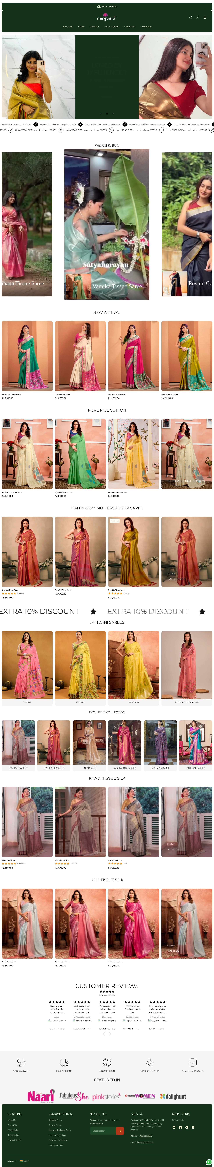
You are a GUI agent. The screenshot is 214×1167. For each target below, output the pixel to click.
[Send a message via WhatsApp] (209, 1162)
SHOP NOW (34, 95)
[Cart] (204, 17)
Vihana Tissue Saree (115, 962)
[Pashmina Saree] (160, 745)
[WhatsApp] (193, 1127)
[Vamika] (186, 924)
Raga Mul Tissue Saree (10, 590)
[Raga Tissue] (186, 552)
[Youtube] (187, 1127)
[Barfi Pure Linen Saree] (83, 1023)
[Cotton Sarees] (18, 745)
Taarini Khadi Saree (115, 860)
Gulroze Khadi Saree (9, 860)
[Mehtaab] (133, 668)
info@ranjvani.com (145, 1142)
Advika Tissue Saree (62, 962)
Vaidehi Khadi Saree (62, 860)
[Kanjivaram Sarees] (124, 745)
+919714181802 (145, 1136)
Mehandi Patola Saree (169, 394)
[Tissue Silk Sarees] (53, 745)
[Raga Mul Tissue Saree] (57, 1023)
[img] (107, 991)
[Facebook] (180, 1127)
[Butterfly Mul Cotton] (186, 454)
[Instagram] (174, 1127)
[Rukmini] (186, 822)
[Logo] (107, 17)
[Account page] (197, 17)
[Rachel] (80, 668)
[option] (106, 224)
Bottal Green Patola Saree (11, 394)
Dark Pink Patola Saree (116, 394)
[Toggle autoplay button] (8, 112)
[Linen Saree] (89, 745)
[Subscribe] (120, 1131)
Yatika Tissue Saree (9, 962)
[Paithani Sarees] (195, 745)
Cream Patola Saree (62, 394)
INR (25, 1161)
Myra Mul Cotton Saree (63, 492)
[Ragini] (27, 668)
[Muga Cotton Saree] (186, 668)
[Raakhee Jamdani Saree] (108, 1023)
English (11, 1161)
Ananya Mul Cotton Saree (117, 492)
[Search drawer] (190, 17)
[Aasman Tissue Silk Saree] (133, 1023)
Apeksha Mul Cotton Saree (12, 492)
